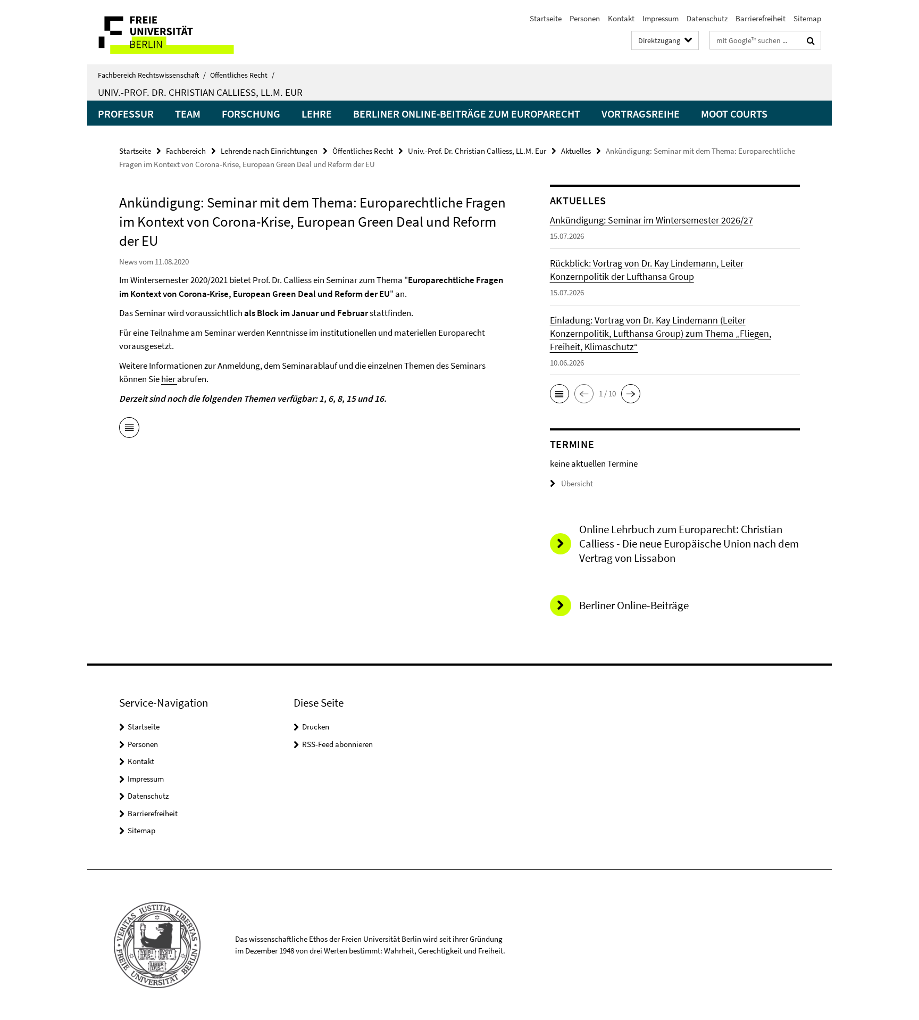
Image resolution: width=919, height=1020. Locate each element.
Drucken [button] (315, 727)
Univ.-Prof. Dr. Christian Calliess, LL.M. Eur (200, 92)
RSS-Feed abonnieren (337, 744)
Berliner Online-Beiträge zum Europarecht (466, 113)
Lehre (317, 113)
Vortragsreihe (640, 113)
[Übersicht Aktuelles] (129, 429)
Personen (585, 18)
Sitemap (807, 18)
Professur (126, 113)
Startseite (546, 18)
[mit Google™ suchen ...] (811, 40)
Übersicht (577, 483)
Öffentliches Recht (242, 75)
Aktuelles (576, 151)
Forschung (251, 113)
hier (169, 379)
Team (187, 113)
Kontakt (621, 18)
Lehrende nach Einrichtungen (269, 151)
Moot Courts (734, 113)
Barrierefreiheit (761, 18)
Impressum (660, 18)
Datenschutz (707, 18)
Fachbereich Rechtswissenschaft (152, 75)
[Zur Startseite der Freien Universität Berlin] (176, 32)
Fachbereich (186, 151)
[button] (559, 393)
